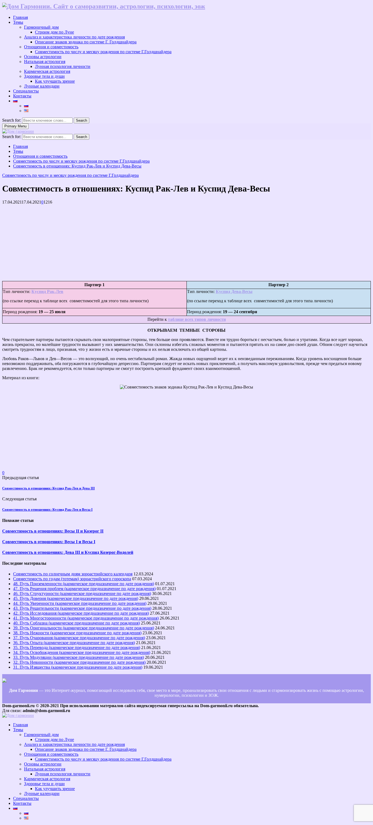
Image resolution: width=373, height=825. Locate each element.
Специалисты (26, 91)
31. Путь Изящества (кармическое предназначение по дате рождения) (77, 667)
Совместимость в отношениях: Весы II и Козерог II (52, 531)
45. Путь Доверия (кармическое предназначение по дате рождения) (75, 598)
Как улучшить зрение (55, 81)
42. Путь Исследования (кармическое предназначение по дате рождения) (81, 613)
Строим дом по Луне (54, 32)
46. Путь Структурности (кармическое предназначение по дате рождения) (82, 593)
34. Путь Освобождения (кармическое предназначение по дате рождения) (81, 652)
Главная (20, 17)
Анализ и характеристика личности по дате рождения (74, 37)
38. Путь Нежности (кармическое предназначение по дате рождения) (77, 632)
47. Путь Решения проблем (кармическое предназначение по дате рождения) (84, 588)
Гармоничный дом (41, 27)
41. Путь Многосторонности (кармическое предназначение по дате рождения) (86, 618)
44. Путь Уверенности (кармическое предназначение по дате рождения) (79, 603)
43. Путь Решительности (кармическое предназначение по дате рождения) (82, 608)
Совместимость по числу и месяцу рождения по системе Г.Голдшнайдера (103, 51)
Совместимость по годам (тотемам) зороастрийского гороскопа (72, 578)
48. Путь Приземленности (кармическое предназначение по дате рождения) (83, 583)
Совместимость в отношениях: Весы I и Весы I (48, 541)
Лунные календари (42, 86)
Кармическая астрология (47, 71)
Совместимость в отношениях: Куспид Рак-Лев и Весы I (47, 509)
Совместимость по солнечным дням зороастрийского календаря (72, 574)
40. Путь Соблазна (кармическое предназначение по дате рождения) (76, 623)
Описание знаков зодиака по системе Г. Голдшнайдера (86, 42)
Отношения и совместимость (51, 46)
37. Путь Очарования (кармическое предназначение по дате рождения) (79, 637)
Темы (18, 22)
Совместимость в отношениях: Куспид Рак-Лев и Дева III (48, 488)
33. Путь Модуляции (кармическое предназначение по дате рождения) (78, 657)
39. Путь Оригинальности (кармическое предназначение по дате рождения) (83, 628)
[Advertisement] (166, 243)
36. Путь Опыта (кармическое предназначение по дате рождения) (74, 642)
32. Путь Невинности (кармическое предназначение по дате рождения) (79, 662)
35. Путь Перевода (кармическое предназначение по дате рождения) (76, 647)
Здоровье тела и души (44, 76)
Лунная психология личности (62, 66)
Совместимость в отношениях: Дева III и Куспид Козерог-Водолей (67, 552)
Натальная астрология (44, 61)
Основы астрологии (42, 56)
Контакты (22, 96)
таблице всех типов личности (197, 319)
